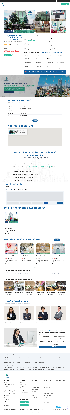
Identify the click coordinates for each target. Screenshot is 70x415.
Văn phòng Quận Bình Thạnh (60, 359)
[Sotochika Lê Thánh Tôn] (43, 248)
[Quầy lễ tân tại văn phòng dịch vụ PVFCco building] (58, 15)
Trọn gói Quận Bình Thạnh (29, 369)
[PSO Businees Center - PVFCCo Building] (19, 21)
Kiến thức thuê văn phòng (48, 385)
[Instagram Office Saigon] (61, 409)
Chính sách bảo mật (24, 392)
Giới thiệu (33, 382)
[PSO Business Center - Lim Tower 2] (11, 217)
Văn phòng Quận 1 (7, 357)
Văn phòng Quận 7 (59, 357)
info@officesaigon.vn (9, 0)
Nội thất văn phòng (49, 4)
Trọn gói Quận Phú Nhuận (39, 369)
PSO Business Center (31, 40)
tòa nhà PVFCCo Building (29, 164)
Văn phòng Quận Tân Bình (18, 362)
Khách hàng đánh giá (36, 387)
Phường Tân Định (11, 43)
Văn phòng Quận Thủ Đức (39, 362)
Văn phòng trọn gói (22, 4)
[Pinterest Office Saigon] (59, 409)
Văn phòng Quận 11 (38, 359)
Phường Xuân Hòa (13, 230)
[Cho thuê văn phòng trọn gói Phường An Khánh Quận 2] (40, 288)
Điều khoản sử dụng (23, 397)
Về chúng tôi (47, 0)
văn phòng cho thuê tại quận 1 (31, 166)
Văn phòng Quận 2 (17, 357)
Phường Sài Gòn (30, 260)
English (68, 0)
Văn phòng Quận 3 (28, 357)
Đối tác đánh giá (35, 389)
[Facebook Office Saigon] (52, 409)
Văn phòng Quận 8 (7, 359)
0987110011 (3, 0)
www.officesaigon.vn (39, 412)
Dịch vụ (56, 4)
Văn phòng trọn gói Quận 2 (19, 367)
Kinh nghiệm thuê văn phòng (48, 388)
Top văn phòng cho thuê (48, 393)
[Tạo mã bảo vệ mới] (46, 203)
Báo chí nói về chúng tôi (36, 391)
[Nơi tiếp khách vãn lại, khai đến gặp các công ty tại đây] (58, 27)
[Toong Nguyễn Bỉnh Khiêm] (11, 248)
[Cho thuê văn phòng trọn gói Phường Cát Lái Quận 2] (30, 288)
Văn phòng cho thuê (12, 4)
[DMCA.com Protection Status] (58, 407)
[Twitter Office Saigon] (54, 409)
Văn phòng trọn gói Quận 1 (8, 367)
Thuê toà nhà (29, 409)
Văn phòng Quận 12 (49, 359)
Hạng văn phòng (31, 4)
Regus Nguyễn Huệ (56, 255)
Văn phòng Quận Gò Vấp (29, 362)
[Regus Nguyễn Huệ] (58, 248)
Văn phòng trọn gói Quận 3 (29, 367)
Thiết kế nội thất (36, 409)
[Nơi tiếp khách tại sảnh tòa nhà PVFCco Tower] (42, 27)
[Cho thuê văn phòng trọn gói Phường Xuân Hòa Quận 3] (51, 288)
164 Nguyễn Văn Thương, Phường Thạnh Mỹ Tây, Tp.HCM (21, 0)
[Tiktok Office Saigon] (63, 409)
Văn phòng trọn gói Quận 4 (40, 367)
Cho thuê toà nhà (39, 4)
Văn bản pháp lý (47, 391)
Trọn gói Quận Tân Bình (50, 369)
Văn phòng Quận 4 (38, 357)
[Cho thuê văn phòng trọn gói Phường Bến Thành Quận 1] (9, 288)
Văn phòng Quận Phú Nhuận (9, 362)
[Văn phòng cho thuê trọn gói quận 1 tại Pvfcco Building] (42, 15)
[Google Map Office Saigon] (65, 409)
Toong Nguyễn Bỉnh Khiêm (10, 255)
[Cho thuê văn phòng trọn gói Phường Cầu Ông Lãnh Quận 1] (19, 289)
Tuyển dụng (51, 0)
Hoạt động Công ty (35, 397)
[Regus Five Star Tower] (27, 248)
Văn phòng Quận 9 (17, 359)
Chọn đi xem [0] (62, 0)
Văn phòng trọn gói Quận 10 (9, 369)
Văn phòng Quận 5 (49, 357)
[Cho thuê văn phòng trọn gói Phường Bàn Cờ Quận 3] (61, 288)
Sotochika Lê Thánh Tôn (41, 255)
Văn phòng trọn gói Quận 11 (19, 369)
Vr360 (42, 409)
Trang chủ (6, 409)
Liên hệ (58, 0)
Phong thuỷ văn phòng (48, 397)
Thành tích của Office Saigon (36, 394)
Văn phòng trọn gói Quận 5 (50, 367)
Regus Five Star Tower (25, 255)
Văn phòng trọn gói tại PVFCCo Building (44, 166)
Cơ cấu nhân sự (35, 385)
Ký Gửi (55, 0)
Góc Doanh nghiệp (47, 400)
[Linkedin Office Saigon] (57, 409)
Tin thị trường (46, 402)
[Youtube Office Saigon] (56, 409)
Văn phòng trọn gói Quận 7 (61, 367)
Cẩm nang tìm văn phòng (49, 382)
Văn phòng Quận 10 (28, 359)
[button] (62, 240)
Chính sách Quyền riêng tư (25, 394)
